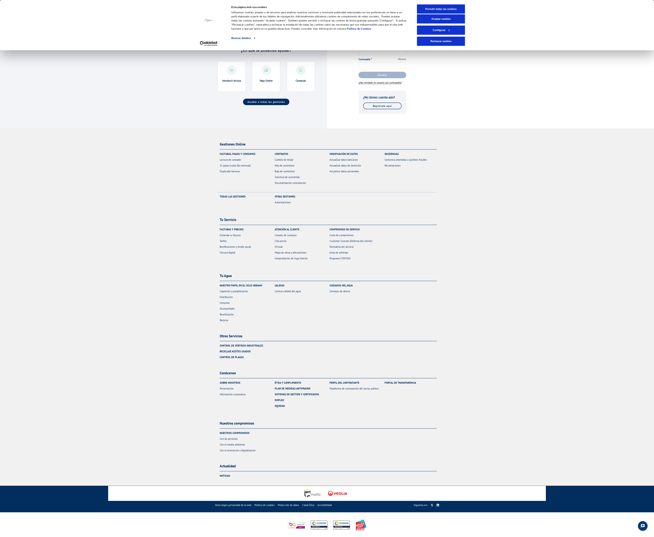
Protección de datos (288, 505)
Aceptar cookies (441, 18)
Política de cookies (264, 505)
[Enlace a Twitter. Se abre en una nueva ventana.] (432, 505)
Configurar (439, 30)
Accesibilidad (324, 505)
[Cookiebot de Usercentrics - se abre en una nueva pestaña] (209, 43)
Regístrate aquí (382, 106)
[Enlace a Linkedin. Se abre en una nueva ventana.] (438, 505)
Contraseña (365, 59)
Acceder (382, 74)
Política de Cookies (359, 28)
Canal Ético (308, 505)
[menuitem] (233, 505)
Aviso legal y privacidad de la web (233, 505)
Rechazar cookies (440, 41)
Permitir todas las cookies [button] (441, 8)
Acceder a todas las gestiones (266, 101)
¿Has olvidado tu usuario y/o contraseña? (380, 82)
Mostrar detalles (241, 38)
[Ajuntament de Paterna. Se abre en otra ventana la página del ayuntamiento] (313, 493)
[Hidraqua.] (337, 493)
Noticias (225, 475)
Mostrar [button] (402, 59)
